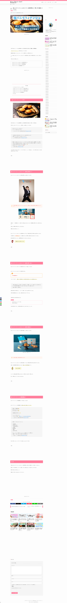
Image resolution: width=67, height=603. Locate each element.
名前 (12, 575)
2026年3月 (47, 59)
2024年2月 (47, 99)
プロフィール (26, 600)
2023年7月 (47, 110)
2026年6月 (47, 54)
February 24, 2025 (24, 137)
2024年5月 (47, 94)
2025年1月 (47, 81)
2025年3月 (47, 78)
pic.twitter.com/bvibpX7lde (26, 416)
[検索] (56, 0)
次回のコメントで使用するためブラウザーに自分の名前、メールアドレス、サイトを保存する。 (24, 584)
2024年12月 (47, 83)
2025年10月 (47, 67)
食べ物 (11, 10)
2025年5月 (47, 75)
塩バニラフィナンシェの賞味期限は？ (19, 92)
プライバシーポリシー (39, 600)
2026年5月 (47, 56)
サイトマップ (30, 600)
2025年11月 (47, 65)
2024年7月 (47, 91)
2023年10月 (47, 105)
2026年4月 (47, 57)
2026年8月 (47, 51)
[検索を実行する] (56, 20)
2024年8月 (47, 89)
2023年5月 (47, 113)
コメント (12, 565)
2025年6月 (47, 73)
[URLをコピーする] (40, 503)
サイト (12, 581)
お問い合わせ (34, 600)
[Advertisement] (26, 40)
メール (12, 578)
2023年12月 (47, 102)
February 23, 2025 (25, 417)
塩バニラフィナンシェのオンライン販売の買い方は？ (21, 89)
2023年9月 (47, 107)
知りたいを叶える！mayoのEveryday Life (16, 2)
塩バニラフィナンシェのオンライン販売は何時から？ (21, 88)
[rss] (55, 0)
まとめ (15, 93)
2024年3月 (47, 97)
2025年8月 (47, 70)
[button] (13, 503)
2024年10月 (47, 86)
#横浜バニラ (21, 416)
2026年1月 (47, 62)
